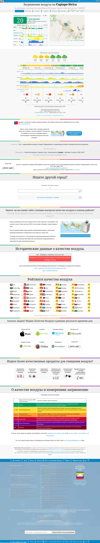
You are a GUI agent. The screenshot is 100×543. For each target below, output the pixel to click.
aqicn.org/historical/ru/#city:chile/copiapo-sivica (49, 268)
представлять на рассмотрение (64, 532)
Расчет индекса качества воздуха (19, 489)
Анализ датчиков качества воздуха (20, 481)
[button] (71, 30)
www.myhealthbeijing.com (72, 440)
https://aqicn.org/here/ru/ (50, 148)
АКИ (19, 15)
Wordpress (58, 342)
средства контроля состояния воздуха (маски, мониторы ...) (23, 493)
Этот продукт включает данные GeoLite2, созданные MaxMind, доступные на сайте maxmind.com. (56, 476)
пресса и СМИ (14, 472)
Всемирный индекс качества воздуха (55, 449)
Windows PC (74, 329)
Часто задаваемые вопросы (20, 485)
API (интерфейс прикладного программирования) (24, 495)
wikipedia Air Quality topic (55, 433)
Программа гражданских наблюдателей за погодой (56, 486)
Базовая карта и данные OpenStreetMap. (53, 500)
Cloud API (74, 342)
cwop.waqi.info (48, 487)
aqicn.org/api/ (75, 169)
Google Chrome (25, 342)
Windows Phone (58, 329)
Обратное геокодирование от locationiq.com (54, 498)
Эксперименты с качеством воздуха (20, 480)
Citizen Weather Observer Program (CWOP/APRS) (50, 517)
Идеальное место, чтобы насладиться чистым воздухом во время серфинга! (54, 503)
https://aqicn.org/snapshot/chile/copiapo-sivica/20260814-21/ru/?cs (50, 155)
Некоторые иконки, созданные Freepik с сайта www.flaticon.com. (54, 493)
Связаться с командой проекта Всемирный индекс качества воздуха (24, 469)
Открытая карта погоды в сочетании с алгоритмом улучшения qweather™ (56, 483)
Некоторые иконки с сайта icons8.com (52, 496)
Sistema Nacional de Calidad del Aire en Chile (50, 519)
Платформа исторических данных (19, 497)
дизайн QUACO (46, 506)
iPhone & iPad (25, 329)
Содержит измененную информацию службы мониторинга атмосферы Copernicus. (54, 490)
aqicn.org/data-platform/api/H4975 (56, 168)
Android (42, 329)
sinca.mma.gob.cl (24, 124)
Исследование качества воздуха (21, 475)
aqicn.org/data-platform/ (50, 270)
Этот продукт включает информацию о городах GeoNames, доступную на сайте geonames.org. (55, 479)
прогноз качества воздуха (17, 491)
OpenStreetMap (76, 40)
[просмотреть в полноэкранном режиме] (45, 15)
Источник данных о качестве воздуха (20, 488)
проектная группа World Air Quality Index (62, 451)
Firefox (42, 342)
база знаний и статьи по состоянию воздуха (22, 478)
